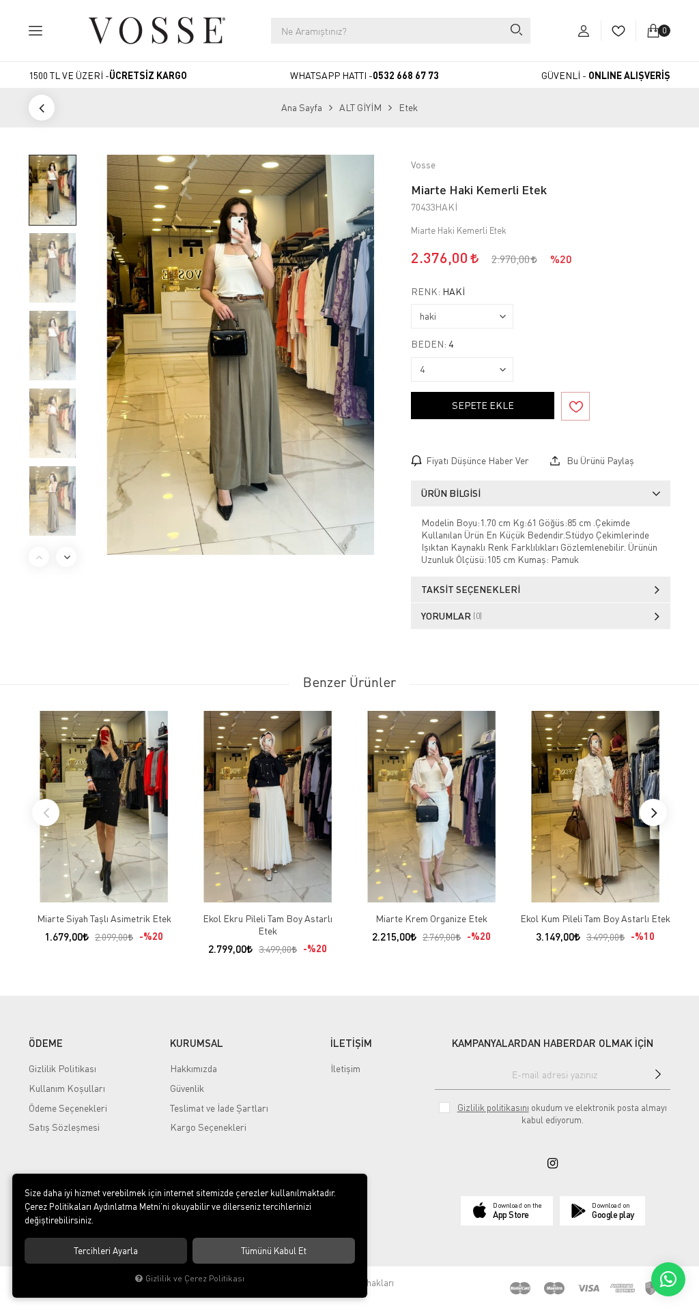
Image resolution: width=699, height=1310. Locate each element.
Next (66, 557)
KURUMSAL (196, 1043)
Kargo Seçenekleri (208, 1127)
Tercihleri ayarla (106, 1250)
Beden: (432, 344)
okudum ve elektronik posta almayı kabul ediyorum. (562, 1113)
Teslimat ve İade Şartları (219, 1108)
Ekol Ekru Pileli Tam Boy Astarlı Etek (267, 924)
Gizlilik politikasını (493, 1107)
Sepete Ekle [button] (483, 405)
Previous (39, 557)
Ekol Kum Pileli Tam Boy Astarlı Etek (595, 918)
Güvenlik (187, 1088)
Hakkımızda (193, 1068)
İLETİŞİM (351, 1043)
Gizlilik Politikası (62, 1068)
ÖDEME (46, 1043)
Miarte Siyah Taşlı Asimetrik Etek (104, 918)
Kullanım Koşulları (67, 1088)
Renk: (438, 291)
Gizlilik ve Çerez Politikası (194, 1278)
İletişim (345, 1068)
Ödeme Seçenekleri (68, 1108)
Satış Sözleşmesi (64, 1127)
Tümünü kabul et (273, 1250)
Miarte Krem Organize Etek (431, 918)
